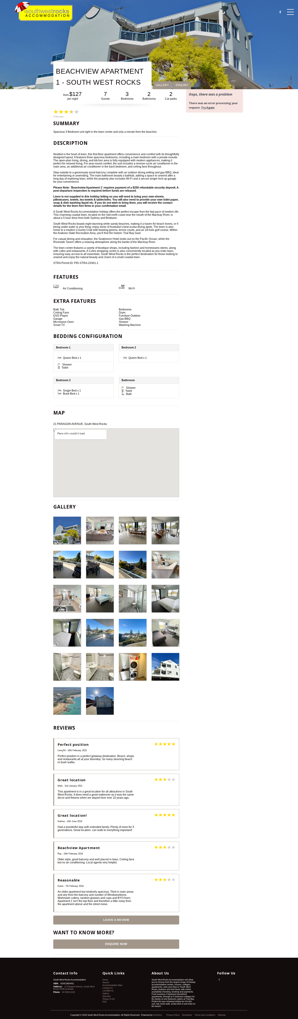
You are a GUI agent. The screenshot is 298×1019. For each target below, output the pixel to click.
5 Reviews (58, 116)
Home (105, 980)
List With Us (107, 991)
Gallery (105, 993)
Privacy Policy (173, 1015)
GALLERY (162, 85)
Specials (106, 996)
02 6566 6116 (68, 992)
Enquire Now (116, 944)
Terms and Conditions (205, 1015)
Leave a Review (116, 919)
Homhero (157, 1015)
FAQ (104, 1002)
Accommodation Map (112, 985)
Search (105, 982)
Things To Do (108, 999)
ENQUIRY (182, 85)
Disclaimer (187, 1015)
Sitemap (222, 1015)
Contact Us (107, 988)
